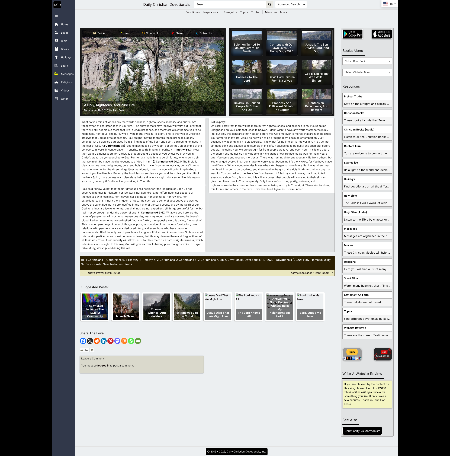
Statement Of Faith (356, 294)
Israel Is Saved (125, 316)
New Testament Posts (117, 264)
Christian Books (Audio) (359, 129)
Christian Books (354, 113)
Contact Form (352, 146)
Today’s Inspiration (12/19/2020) (309, 272)
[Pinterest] (110, 341)
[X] (90, 341)
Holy (306, 260)
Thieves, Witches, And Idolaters (156, 312)
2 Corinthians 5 (163, 161)
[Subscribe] (383, 354)
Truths (255, 12)
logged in (103, 365)
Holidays (349, 179)
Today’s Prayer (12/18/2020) (103, 272)
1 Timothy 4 (179, 149)
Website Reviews (355, 328)
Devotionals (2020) (289, 260)
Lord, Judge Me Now (310, 314)
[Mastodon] (117, 341)
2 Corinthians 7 (112, 145)
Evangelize (230, 12)
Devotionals (193, 12)
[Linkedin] (104, 341)
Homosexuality (321, 260)
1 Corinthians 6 (148, 212)
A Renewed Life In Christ (187, 314)
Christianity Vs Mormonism (362, 431)
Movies (348, 245)
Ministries (271, 12)
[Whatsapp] (131, 341)
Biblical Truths (353, 96)
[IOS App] (382, 34)
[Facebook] (83, 341)
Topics (244, 12)
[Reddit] (97, 341)
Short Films (351, 278)
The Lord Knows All (249, 314)
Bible (223, 260)
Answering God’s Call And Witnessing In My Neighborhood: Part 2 (279, 307)
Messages (350, 228)
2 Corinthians (166, 260)
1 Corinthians (94, 260)
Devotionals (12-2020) (260, 260)
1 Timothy (132, 260)
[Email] (138, 341)
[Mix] (124, 341)
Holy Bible (350, 195)
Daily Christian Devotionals (166, 4)
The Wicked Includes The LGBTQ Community (95, 311)
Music (284, 12)
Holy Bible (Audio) (355, 212)
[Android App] (352, 34)
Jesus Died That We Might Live (218, 314)
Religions (350, 261)
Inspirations (210, 12)
